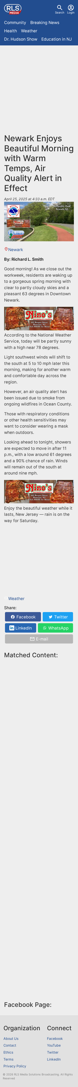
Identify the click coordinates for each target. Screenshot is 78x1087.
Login (71, 12)
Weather (29, 30)
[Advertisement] (39, 91)
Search (59, 12)
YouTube (54, 1045)
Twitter (60, 616)
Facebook (25, 616)
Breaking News (44, 22)
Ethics (8, 1052)
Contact (9, 1045)
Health (10, 30)
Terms (8, 1059)
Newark (15, 249)
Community (15, 22)
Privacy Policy (14, 1066)
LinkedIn (23, 627)
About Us (10, 1039)
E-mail (41, 639)
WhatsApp (58, 627)
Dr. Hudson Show (20, 39)
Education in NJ (56, 39)
